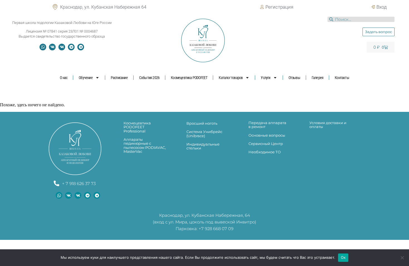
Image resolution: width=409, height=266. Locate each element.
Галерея (317, 77)
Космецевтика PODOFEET (189, 77)
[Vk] (52, 47)
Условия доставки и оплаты (327, 124)
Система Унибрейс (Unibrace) (204, 133)
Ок (343, 257)
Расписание (119, 77)
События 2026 (149, 77)
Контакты (342, 77)
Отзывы (294, 77)
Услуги (265, 77)
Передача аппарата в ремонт (267, 124)
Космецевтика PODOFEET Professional (137, 127)
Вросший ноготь (201, 123)
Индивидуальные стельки (203, 146)
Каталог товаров (231, 77)
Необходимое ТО (264, 152)
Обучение (86, 77)
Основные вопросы (266, 135)
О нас (63, 77)
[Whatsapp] (43, 47)
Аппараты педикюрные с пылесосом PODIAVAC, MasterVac (145, 145)
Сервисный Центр (265, 143)
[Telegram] (71, 47)
